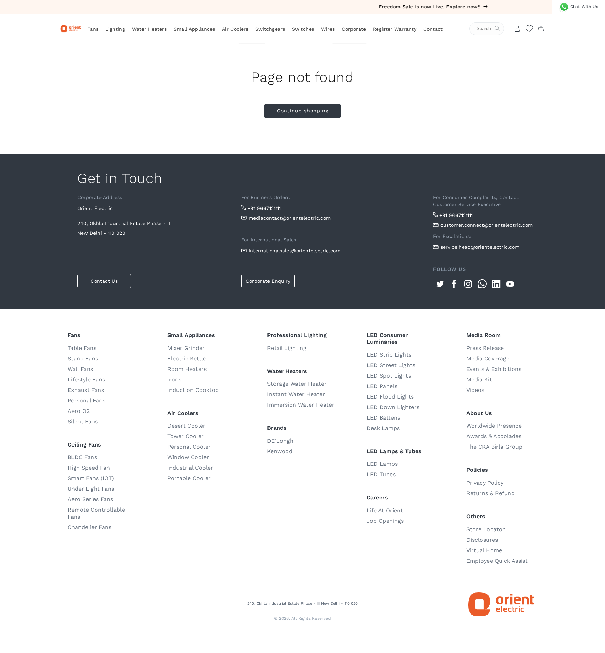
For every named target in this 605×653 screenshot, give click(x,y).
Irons (174, 379)
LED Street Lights (391, 365)
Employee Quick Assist (497, 560)
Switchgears (270, 29)
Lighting (115, 29)
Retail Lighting (286, 348)
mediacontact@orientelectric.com (290, 218)
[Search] (490, 28)
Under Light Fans (91, 488)
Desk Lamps (383, 428)
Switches (303, 29)
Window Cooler (188, 457)
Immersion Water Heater (300, 404)
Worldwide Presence (494, 425)
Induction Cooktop (193, 390)
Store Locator (485, 529)
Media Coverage (487, 358)
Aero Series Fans (90, 499)
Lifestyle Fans (86, 379)
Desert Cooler (186, 425)
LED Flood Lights (390, 396)
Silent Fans (83, 421)
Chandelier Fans (89, 527)
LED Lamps (382, 464)
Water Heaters (149, 29)
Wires (328, 29)
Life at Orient (385, 510)
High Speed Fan (89, 467)
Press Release (485, 348)
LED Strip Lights (389, 354)
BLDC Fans (82, 457)
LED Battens (383, 417)
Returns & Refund (490, 493)
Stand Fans (83, 358)
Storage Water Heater (297, 383)
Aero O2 (79, 411)
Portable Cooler (189, 478)
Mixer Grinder (186, 348)
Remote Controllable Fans (96, 513)
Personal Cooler (189, 446)
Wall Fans (80, 369)
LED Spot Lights (389, 375)
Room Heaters (187, 369)
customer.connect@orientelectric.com (484, 225)
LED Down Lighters (393, 407)
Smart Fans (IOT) (91, 478)
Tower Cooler (185, 436)
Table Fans (82, 348)
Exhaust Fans (86, 390)
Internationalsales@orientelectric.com (294, 250)
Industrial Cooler (190, 467)
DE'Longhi (281, 440)
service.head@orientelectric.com (479, 247)
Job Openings (385, 521)
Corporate (354, 29)
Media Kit (479, 379)
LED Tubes (381, 474)
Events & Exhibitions (493, 369)
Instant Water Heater (296, 394)
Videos (475, 390)
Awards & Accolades (493, 436)
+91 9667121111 (264, 208)
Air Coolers (235, 29)
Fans (92, 29)
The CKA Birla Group (494, 446)
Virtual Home (484, 550)
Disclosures (482, 539)
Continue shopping (302, 110)
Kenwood (279, 451)
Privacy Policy (484, 482)
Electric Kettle (186, 358)
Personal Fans (86, 400)
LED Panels (382, 386)
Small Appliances (194, 29)
